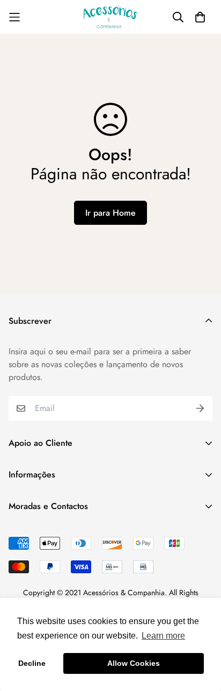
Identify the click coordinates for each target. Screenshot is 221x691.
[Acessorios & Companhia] (110, 17)
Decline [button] (32, 663)
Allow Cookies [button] (133, 663)
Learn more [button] (163, 635)
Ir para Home (110, 213)
